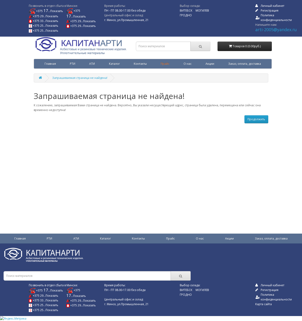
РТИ (72, 64)
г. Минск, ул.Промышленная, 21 (126, 20)
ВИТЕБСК (186, 11)
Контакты (140, 64)
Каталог (114, 64)
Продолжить (256, 119)
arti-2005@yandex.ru (276, 29)
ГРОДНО (186, 15)
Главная (50, 64)
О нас (188, 64)
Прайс (165, 64)
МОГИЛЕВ (202, 11)
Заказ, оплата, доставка (244, 64)
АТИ (92, 64)
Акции (210, 64)
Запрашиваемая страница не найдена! (79, 78)
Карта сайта (263, 304)
